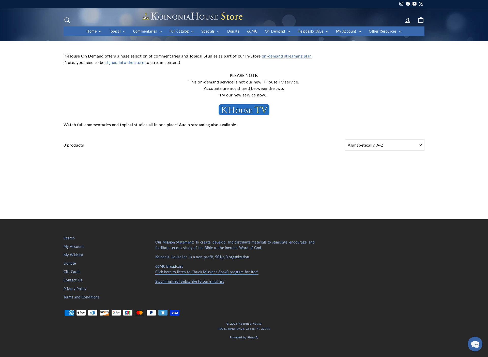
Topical (115, 31)
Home (92, 31)
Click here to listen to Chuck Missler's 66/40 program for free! (206, 272)
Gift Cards (72, 272)
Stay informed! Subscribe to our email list (189, 281)
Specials (208, 31)
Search (69, 238)
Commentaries (145, 31)
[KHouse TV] (244, 109)
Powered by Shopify (244, 337)
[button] (475, 344)
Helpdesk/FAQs (311, 31)
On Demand (275, 31)
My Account (346, 31)
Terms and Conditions (81, 297)
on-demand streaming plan (287, 55)
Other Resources (383, 31)
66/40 (252, 31)
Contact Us (73, 280)
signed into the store (124, 62)
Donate (233, 31)
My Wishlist (73, 255)
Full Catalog (180, 31)
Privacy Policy (75, 289)
